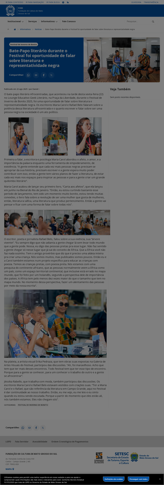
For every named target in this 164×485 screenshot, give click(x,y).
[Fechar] (160, 479)
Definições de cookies (114, 479)
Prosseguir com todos (138, 479)
